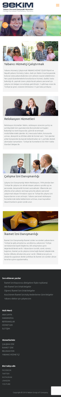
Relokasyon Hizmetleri (19, 118)
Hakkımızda (7, 318)
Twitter (6, 374)
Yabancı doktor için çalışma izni (17, 299)
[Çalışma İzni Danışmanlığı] (30, 163)
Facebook (6, 370)
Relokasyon (8, 351)
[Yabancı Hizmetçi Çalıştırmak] (30, 51)
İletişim (6, 328)
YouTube (6, 384)
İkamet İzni (7, 347)
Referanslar (8, 321)
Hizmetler (7, 325)
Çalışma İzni (8, 344)
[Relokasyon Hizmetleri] (30, 106)
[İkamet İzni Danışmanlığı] (30, 221)
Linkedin (6, 381)
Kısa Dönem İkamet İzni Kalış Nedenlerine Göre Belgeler (28, 295)
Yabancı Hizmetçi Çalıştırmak (24, 64)
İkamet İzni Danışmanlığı (21, 234)
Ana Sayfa (7, 314)
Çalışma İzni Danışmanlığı (21, 176)
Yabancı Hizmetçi (11, 354)
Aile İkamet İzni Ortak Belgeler (17, 287)
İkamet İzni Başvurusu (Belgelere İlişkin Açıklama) (26, 283)
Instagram (7, 377)
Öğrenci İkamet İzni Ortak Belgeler (19, 291)
